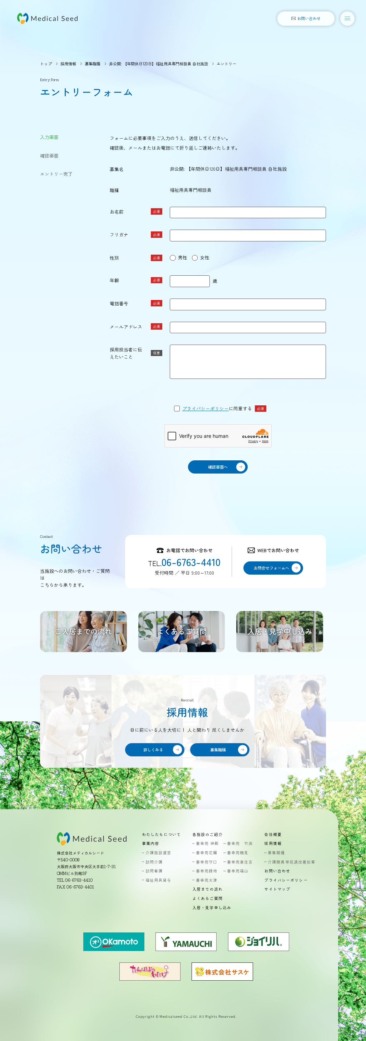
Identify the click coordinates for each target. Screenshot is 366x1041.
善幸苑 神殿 (207, 843)
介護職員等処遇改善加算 (291, 862)
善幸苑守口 (206, 862)
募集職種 (92, 63)
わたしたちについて (161, 834)
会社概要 (272, 834)
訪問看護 (154, 871)
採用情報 (68, 63)
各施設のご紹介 (207, 834)
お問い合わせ (277, 871)
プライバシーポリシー (205, 408)
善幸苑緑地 (206, 871)
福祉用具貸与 (158, 880)
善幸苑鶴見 (237, 853)
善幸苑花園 (206, 853)
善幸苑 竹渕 (240, 843)
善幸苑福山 (237, 871)
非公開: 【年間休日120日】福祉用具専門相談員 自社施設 (158, 63)
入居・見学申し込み (211, 908)
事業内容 (150, 843)
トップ (46, 63)
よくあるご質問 (207, 898)
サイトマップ (277, 889)
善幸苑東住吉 (240, 862)
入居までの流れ (207, 889)
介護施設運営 (158, 853)
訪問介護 (154, 862)
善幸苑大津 (206, 880)
